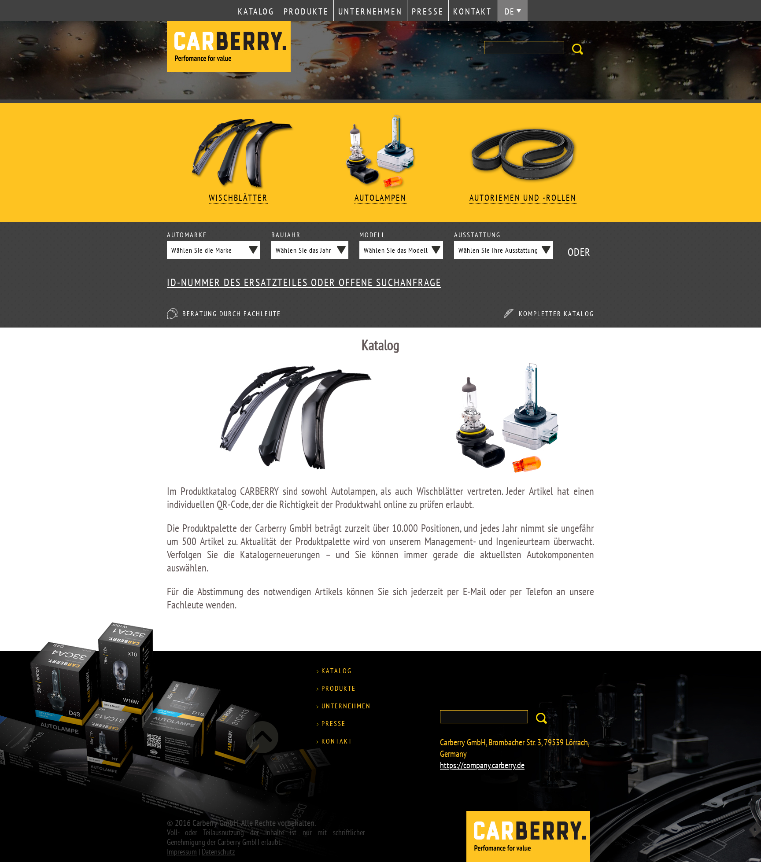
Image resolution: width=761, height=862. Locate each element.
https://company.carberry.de (482, 765)
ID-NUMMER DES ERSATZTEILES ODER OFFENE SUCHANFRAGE (304, 282)
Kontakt (472, 11)
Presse (428, 11)
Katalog (256, 11)
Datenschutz (218, 852)
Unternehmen (370, 11)
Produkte (306, 11)
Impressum (182, 852)
